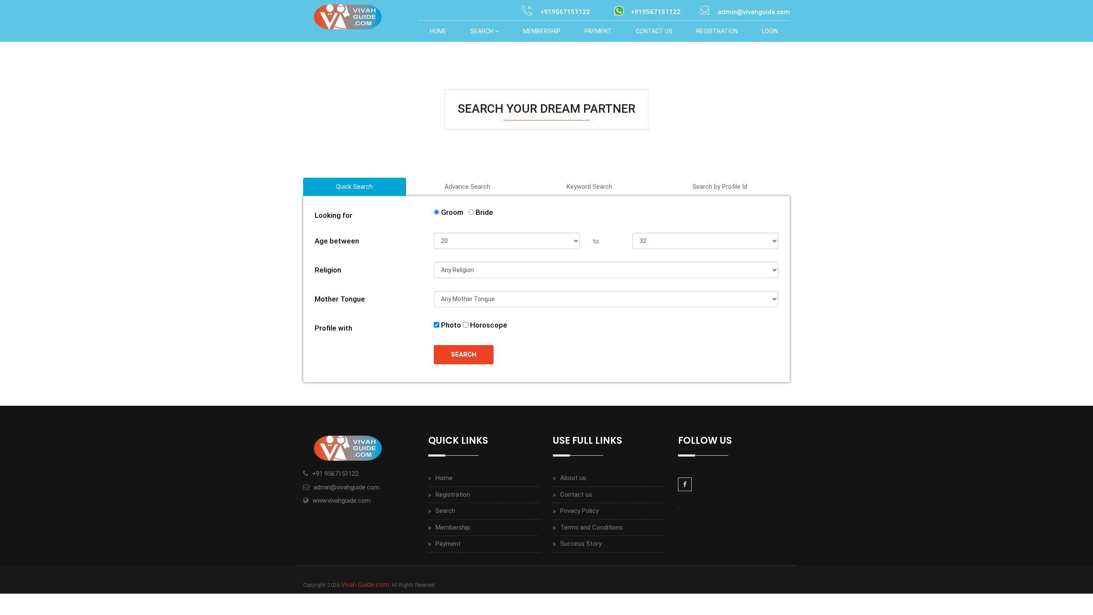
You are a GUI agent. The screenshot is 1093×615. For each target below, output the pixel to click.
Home (438, 31)
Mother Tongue (340, 299)
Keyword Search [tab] (589, 186)
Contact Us (654, 31)
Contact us (576, 494)
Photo (450, 325)
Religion (328, 270)
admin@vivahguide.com (346, 487)
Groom (453, 212)
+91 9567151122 (335, 473)
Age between (337, 241)
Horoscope (487, 325)
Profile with (333, 328)
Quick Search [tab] (354, 186)
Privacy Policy (579, 511)
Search (482, 31)
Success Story (581, 544)
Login (770, 31)
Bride (483, 212)
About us (573, 478)
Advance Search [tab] (467, 186)
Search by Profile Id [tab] (720, 186)
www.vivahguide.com (342, 500)
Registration (717, 31)
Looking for (333, 215)
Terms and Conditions (591, 527)
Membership (542, 31)
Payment (598, 31)
